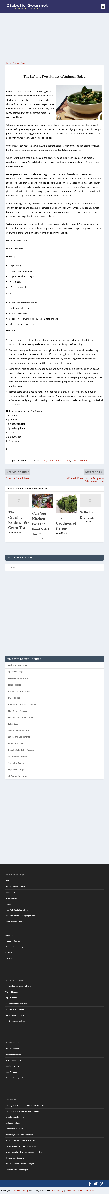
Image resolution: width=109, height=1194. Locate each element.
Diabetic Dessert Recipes (19, 691)
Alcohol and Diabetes (14, 1129)
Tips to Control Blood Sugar (16, 1169)
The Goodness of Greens (66, 523)
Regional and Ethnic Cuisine (20, 717)
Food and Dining (62, 460)
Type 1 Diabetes (11, 992)
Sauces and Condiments (19, 737)
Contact (8, 952)
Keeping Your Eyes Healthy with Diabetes (22, 1111)
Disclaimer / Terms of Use (77, 1190)
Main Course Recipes (17, 711)
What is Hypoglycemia (14, 1117)
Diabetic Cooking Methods (16, 1078)
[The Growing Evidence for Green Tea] (18, 500)
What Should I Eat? (13, 1054)
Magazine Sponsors (13, 941)
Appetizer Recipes (16, 671)
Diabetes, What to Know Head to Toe (20, 1140)
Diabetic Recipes (12, 1048)
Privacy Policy (57, 1190)
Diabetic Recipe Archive (15, 886)
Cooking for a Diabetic (14, 1158)
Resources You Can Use (14, 921)
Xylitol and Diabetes (89, 514)
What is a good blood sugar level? (19, 1134)
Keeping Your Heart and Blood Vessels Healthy (24, 1105)
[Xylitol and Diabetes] (90, 500)
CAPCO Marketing (20, 1190)
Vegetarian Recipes (16, 769)
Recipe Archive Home (17, 665)
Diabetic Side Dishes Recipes (21, 750)
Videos (8, 904)
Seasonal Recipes (16, 743)
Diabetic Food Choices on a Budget (19, 1164)
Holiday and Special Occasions (22, 704)
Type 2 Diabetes (11, 998)
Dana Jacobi (47, 460)
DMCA (93, 1190)
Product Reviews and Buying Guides (20, 915)
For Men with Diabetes (14, 1009)
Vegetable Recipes (16, 763)
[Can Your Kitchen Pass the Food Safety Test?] (42, 501)
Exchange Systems (12, 1123)
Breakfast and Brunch (18, 678)
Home (8, 63)
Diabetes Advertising (14, 947)
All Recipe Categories (17, 776)
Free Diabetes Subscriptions (16, 910)
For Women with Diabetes (16, 1003)
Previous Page (19, 63)
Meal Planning (11, 1072)
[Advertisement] (54, 37)
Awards (8, 958)
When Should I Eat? (13, 1060)
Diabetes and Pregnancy (15, 1015)
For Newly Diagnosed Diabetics (18, 986)
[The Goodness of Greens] (66, 503)
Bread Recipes (14, 685)
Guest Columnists (80, 460)
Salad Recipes (14, 724)
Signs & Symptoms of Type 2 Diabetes (20, 1146)
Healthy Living (11, 898)
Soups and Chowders (17, 756)
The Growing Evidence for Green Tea (18, 519)
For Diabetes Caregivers (15, 1021)
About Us (9, 935)
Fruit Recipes (14, 698)
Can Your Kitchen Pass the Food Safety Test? (41, 524)
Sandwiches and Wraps (18, 730)
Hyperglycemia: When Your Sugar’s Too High (23, 1152)
